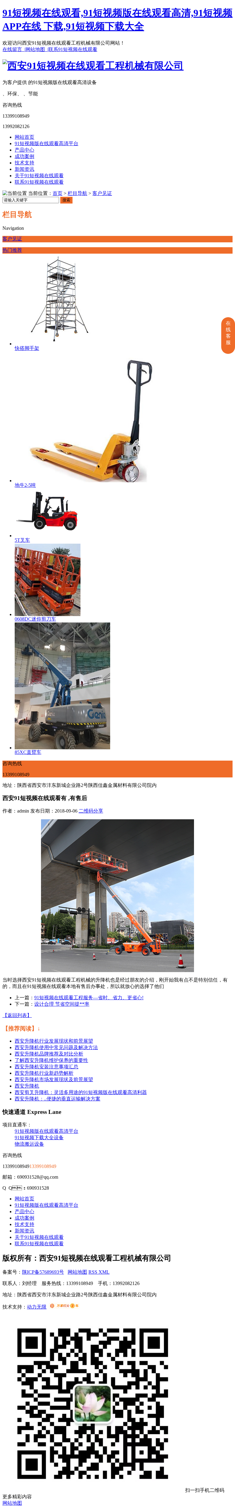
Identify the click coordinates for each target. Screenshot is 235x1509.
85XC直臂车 (28, 752)
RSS (93, 1272)
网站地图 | (36, 49)
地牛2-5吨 (25, 485)
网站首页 (24, 137)
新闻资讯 (24, 169)
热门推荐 (12, 250)
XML (104, 1272)
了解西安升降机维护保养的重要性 (51, 1060)
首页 (57, 193)
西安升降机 (27, 1086)
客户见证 (102, 193)
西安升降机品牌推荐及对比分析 (49, 1053)
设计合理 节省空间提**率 (61, 1004)
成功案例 (24, 156)
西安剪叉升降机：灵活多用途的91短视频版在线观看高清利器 (81, 1092)
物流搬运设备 (29, 1144)
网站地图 (77, 1272)
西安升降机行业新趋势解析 (44, 1073)
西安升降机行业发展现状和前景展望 (54, 1041)
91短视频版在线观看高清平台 (46, 143)
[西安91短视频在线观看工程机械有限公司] (93, 65)
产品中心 (24, 149)
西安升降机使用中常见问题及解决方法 (56, 1047)
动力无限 (37, 1306)
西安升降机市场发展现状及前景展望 (54, 1079)
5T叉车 (22, 540)
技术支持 (24, 162)
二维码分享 (91, 810)
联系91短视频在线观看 (72, 49)
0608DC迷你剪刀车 (35, 619)
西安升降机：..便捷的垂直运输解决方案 (57, 1098)
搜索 (66, 200)
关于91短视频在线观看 (39, 175)
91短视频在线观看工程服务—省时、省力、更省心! (89, 997)
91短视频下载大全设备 (39, 1137)
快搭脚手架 (27, 348)
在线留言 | (13, 49)
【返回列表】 (17, 1015)
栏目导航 (77, 193)
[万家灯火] (64, 1306)
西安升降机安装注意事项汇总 (46, 1066)
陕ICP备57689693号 (43, 1272)
